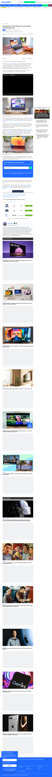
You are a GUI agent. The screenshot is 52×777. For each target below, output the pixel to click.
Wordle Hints (28, 7)
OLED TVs (7, 23)
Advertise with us (29, 768)
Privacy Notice (28, 172)
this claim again (23, 120)
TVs (3, 23)
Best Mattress (45, 7)
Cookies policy (40, 766)
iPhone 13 (10, 131)
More (37, 5)
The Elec (9, 63)
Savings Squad (45, 5)
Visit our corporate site (39, 759)
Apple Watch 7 (20, 131)
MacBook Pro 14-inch (28, 129)
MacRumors (15, 63)
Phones (4, 5)
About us (39, 768)
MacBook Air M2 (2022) (25, 185)
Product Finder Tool (36, 7)
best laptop (10, 186)
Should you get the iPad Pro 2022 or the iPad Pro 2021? (14, 195)
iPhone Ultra (10, 7)
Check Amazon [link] (29, 215)
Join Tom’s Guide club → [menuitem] (29, 2)
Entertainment (15, 5)
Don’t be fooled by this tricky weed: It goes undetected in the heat (42, 126)
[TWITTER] (15, 223)
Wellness (28, 5)
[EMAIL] (16, 223)
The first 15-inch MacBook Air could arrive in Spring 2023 (14, 193)
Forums (50, 5)
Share (5, 58)
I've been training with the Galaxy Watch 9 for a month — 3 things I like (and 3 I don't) (43, 121)
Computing (21, 5)
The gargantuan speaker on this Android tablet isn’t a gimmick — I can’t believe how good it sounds (43, 136)
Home (33, 5)
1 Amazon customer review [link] (11, 201)
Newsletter (31, 58)
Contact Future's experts (18, 766)
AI (25, 5)
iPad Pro (27, 67)
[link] (7, 206)
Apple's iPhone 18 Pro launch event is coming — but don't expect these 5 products (42, 131)
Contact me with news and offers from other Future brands (9, 763)
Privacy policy (28, 766)
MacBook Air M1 (7, 187)
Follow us (25, 58)
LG (14, 66)
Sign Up (9, 765)
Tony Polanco (9, 29)
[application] (18, 84)
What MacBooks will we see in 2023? (10, 196)
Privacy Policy (14, 769)
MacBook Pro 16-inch (8, 130)
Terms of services (14, 172)
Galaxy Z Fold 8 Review (19, 7)
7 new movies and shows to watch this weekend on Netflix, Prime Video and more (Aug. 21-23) (43, 116)
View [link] (29, 205)
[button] (49, 2)
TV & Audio (9, 5)
